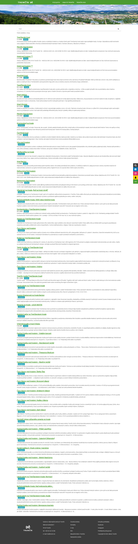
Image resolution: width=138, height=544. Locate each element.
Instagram (101, 528)
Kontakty (73, 525)
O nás (72, 528)
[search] (135, 165)
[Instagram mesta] (135, 173)
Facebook (100, 525)
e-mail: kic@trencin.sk (49, 534)
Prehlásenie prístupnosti (105, 531)
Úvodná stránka (74, 522)
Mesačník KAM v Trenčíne (77, 534)
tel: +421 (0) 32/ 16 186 (49, 531)
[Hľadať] (118, 29)
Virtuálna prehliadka (103, 522)
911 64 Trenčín (47, 528)
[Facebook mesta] (135, 169)
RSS (71, 531)
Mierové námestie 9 (48, 525)
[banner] (25, 2)
